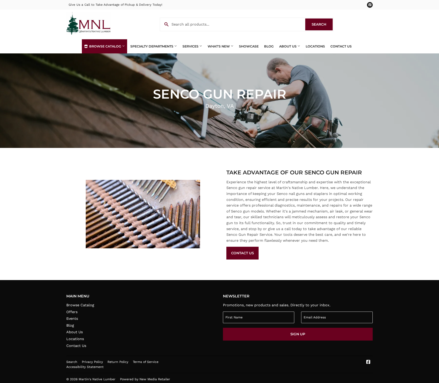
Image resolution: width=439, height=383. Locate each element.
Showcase (249, 46)
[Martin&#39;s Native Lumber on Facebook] (368, 362)
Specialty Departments (152, 46)
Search (322, 24)
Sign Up (297, 334)
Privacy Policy (92, 362)
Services (190, 46)
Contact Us (341, 46)
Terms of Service (145, 362)
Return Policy (117, 362)
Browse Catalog (105, 46)
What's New (219, 46)
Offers (72, 312)
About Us (288, 46)
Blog (269, 46)
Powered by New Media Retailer (145, 379)
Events (72, 318)
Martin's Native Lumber (97, 379)
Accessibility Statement (85, 367)
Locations (315, 46)
